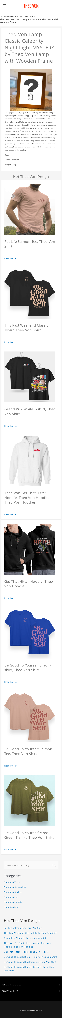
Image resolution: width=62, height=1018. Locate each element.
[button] (5, 6)
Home (2, 16)
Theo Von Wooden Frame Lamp (20, 16)
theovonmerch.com (34, 1010)
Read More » (11, 258)
